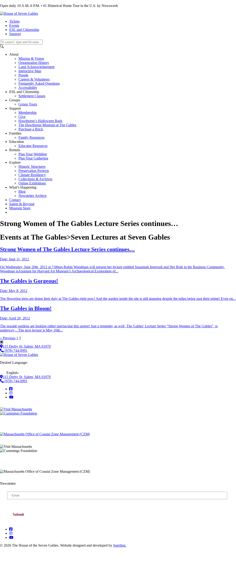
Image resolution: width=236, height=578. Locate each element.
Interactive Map (29, 71)
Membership (27, 112)
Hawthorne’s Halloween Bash (40, 121)
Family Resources (31, 137)
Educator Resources (32, 146)
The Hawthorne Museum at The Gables (47, 125)
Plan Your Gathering (33, 158)
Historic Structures (31, 167)
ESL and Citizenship (24, 30)
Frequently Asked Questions (39, 83)
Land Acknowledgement (36, 67)
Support (15, 34)
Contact (15, 200)
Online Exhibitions (32, 183)
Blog (22, 191)
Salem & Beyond (21, 204)
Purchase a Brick (30, 129)
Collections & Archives (35, 179)
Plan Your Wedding (32, 154)
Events (14, 25)
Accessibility (27, 88)
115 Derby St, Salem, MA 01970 (27, 346)
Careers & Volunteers (34, 79)
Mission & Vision (31, 58)
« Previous (7, 338)
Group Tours (27, 104)
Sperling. (119, 545)
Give (22, 117)
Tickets (14, 21)
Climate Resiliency (32, 175)
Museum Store (19, 208)
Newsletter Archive (32, 196)
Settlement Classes (31, 96)
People (23, 75)
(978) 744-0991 (15, 350)
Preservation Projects (33, 171)
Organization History (33, 63)
